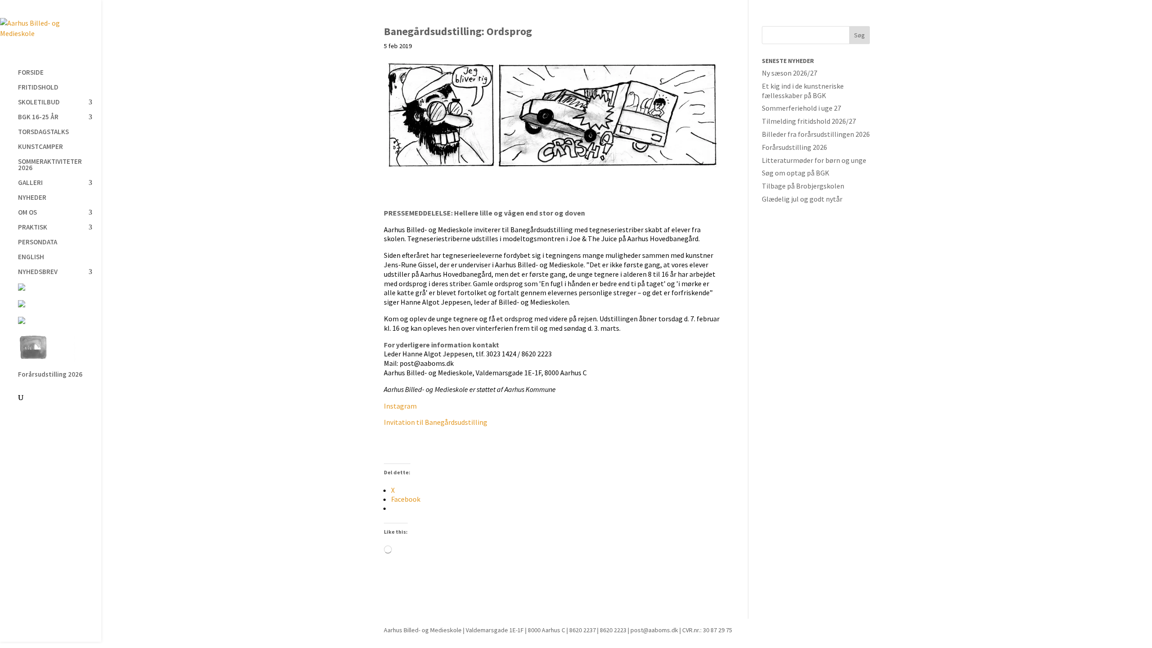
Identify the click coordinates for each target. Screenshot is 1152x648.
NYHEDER (32, 198)
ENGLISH (31, 257)
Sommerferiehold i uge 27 (801, 108)
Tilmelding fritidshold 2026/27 (809, 121)
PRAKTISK (32, 227)
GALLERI (30, 183)
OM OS (27, 212)
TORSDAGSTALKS (43, 132)
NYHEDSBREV (38, 272)
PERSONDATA (37, 242)
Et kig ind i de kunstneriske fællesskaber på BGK (803, 90)
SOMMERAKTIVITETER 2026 (50, 165)
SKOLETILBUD (39, 102)
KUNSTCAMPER (40, 147)
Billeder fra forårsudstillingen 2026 (816, 134)
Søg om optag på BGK (795, 172)
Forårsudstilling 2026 (50, 374)
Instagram (400, 405)
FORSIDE (31, 72)
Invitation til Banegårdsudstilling (435, 422)
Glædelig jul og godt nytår (802, 198)
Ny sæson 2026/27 (789, 72)
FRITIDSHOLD (38, 87)
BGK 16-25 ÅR (38, 117)
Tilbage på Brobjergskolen (803, 185)
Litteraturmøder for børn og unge (814, 160)
